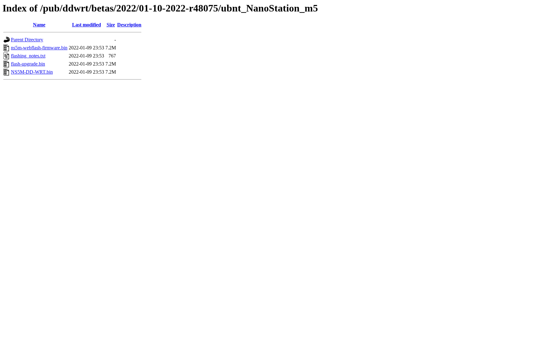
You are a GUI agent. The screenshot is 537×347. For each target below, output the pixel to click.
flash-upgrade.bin (28, 63)
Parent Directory (27, 39)
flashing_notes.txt (28, 55)
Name (39, 24)
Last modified (86, 24)
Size (111, 24)
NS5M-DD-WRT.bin (32, 72)
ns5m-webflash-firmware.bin (39, 47)
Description (129, 24)
